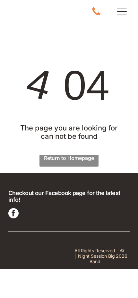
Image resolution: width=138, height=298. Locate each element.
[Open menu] (122, 11)
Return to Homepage (69, 158)
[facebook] (13, 214)
